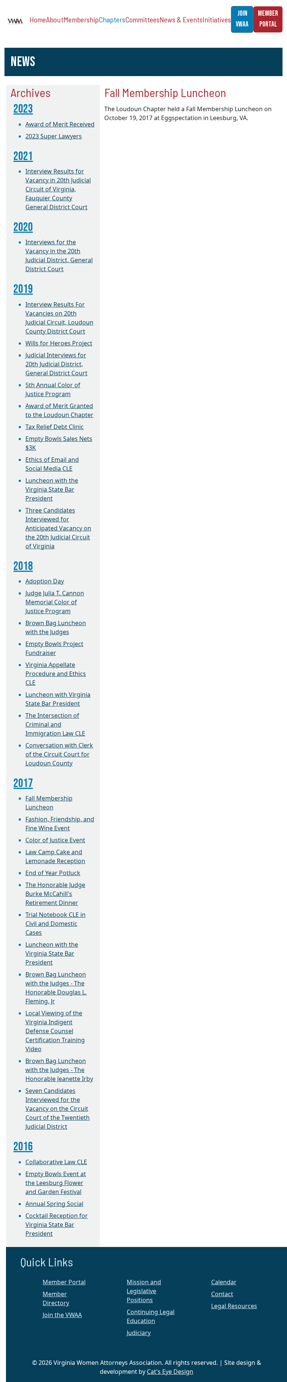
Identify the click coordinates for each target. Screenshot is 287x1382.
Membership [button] (81, 19)
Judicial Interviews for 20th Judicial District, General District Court (56, 364)
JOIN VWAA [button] (242, 19)
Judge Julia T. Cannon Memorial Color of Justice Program (54, 602)
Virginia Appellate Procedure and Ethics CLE (55, 674)
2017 (23, 783)
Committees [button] (142, 19)
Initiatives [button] (217, 19)
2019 (23, 289)
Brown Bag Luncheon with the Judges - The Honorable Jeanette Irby (59, 1070)
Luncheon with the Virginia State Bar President (51, 489)
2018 (23, 566)
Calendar (224, 1282)
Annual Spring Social (54, 1204)
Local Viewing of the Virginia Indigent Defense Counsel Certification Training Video (55, 1031)
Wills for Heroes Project (58, 343)
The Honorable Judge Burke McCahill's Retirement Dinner (55, 894)
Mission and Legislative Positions (144, 1291)
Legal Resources (234, 1306)
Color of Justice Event (55, 840)
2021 (23, 156)
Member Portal (64, 1282)
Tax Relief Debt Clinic (54, 427)
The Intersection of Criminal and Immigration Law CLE (55, 724)
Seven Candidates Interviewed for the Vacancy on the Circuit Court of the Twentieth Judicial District (57, 1109)
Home (38, 19)
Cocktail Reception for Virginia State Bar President (56, 1225)
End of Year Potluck (52, 873)
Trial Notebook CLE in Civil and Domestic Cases (55, 924)
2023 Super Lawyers (53, 136)
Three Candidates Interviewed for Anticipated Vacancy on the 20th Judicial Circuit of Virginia (58, 528)
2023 (23, 109)
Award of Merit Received (60, 124)
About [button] (55, 19)
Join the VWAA (62, 1315)
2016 (23, 1147)
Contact (222, 1294)
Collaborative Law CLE (56, 1162)
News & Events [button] (181, 19)
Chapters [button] (112, 19)
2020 (23, 227)
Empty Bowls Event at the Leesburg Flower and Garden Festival (55, 1183)
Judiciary (139, 1333)
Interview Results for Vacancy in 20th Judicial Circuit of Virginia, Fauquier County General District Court (58, 189)
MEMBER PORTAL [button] (268, 19)
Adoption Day (44, 581)
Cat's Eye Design (170, 1371)
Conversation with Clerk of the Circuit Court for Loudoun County (59, 754)
